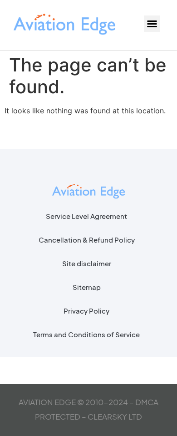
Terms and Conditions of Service (86, 334)
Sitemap (87, 287)
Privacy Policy (86, 310)
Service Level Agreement (86, 216)
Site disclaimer (86, 263)
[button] (152, 23)
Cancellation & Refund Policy (87, 239)
